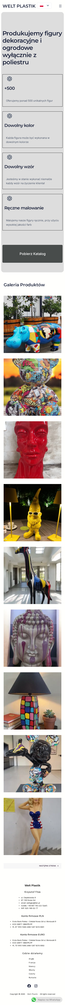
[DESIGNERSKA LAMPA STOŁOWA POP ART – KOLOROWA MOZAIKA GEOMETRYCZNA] (32, 701)
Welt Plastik (19, 6)
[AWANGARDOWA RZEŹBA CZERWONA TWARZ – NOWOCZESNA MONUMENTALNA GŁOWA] (32, 450)
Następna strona (49, 866)
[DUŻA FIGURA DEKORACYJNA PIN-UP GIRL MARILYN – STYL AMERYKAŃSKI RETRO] (32, 826)
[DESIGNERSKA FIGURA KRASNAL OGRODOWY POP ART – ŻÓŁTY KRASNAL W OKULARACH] (32, 512)
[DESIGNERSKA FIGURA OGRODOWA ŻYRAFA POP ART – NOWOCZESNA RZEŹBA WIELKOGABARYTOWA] (32, 575)
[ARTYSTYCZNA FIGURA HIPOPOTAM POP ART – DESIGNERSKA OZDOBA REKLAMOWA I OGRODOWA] (32, 324)
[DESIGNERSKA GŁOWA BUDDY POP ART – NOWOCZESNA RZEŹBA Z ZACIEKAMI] (32, 638)
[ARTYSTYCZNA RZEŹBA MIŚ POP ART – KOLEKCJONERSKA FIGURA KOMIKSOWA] (32, 387)
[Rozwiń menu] (60, 6)
